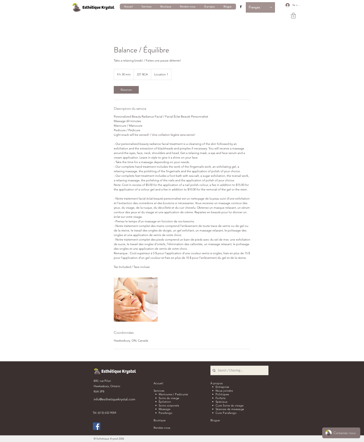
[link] (126, 90)
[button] (146, 6)
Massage (164, 409)
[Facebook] (241, 7)
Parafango (165, 413)
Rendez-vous (162, 427)
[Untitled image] (136, 300)
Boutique (160, 420)
